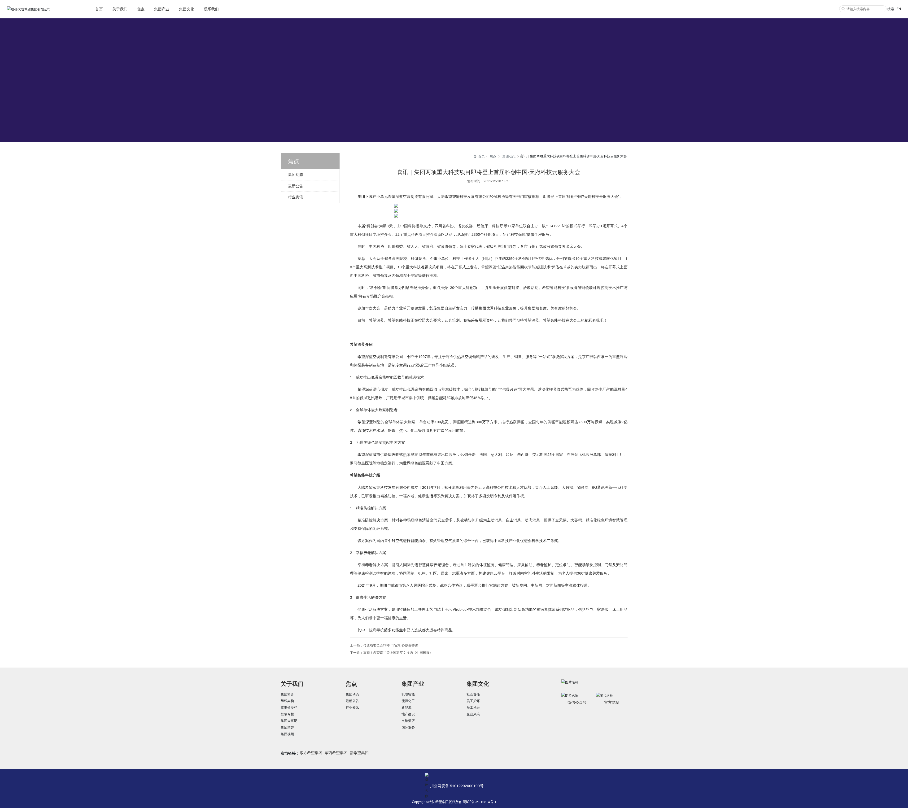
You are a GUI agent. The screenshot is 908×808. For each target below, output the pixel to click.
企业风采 (473, 714)
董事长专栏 (289, 707)
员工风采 (473, 707)
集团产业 (161, 9)
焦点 (141, 9)
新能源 (406, 707)
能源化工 (408, 700)
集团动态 (295, 174)
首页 (99, 9)
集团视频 (287, 733)
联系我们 (211, 9)
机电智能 (408, 694)
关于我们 (119, 9)
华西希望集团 (336, 752)
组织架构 (287, 700)
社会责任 (473, 694)
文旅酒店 (408, 720)
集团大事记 (289, 720)
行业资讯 (295, 197)
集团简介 (287, 694)
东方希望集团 (311, 752)
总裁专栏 (287, 714)
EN (898, 8)
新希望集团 (359, 752)
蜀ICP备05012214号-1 (479, 801)
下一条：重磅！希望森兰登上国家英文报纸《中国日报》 (391, 652)
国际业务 (408, 727)
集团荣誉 (287, 727)
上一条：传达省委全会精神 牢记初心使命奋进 (384, 645)
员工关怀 (473, 700)
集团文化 (186, 9)
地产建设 (408, 714)
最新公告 (295, 185)
